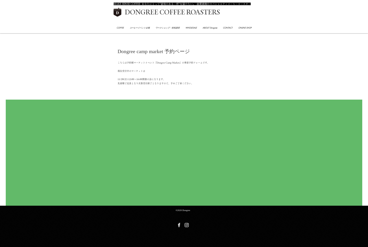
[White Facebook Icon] (179, 225)
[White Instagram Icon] (186, 225)
